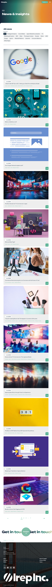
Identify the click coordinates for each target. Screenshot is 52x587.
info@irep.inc (6, 548)
